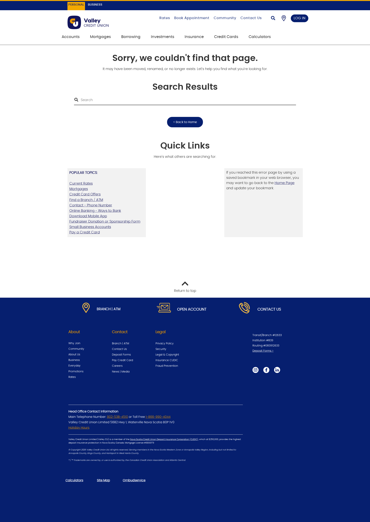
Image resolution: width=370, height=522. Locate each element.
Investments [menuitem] (162, 37)
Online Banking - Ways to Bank (95, 211)
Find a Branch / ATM (86, 200)
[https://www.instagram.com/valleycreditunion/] (255, 370)
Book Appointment (191, 18)
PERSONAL (76, 4)
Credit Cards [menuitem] (226, 37)
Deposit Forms (121, 354)
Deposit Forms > (262, 351)
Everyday (74, 365)
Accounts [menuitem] (71, 37)
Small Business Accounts (90, 227)
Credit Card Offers (85, 194)
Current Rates (81, 183)
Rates (164, 18)
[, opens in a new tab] (164, 308)
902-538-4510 (117, 416)
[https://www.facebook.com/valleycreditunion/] (266, 370)
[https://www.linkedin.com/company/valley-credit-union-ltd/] (277, 370)
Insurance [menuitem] (194, 37)
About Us (74, 354)
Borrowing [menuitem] (130, 37)
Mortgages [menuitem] (100, 37)
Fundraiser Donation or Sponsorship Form (104, 221)
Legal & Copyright (167, 354)
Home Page (284, 183)
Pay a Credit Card (84, 232)
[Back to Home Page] (98, 22)
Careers (117, 366)
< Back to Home (185, 122)
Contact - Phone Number (90, 205)
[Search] (273, 19)
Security (161, 349)
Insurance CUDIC (167, 360)
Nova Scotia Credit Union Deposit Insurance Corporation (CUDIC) (164, 439)
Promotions (75, 371)
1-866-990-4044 (158, 416)
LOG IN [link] (300, 18)
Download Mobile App (88, 216)
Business (74, 360)
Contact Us (251, 18)
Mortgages (78, 189)
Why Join (74, 343)
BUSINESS (95, 4)
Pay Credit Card (122, 360)
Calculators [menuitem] (260, 37)
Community (225, 18)
